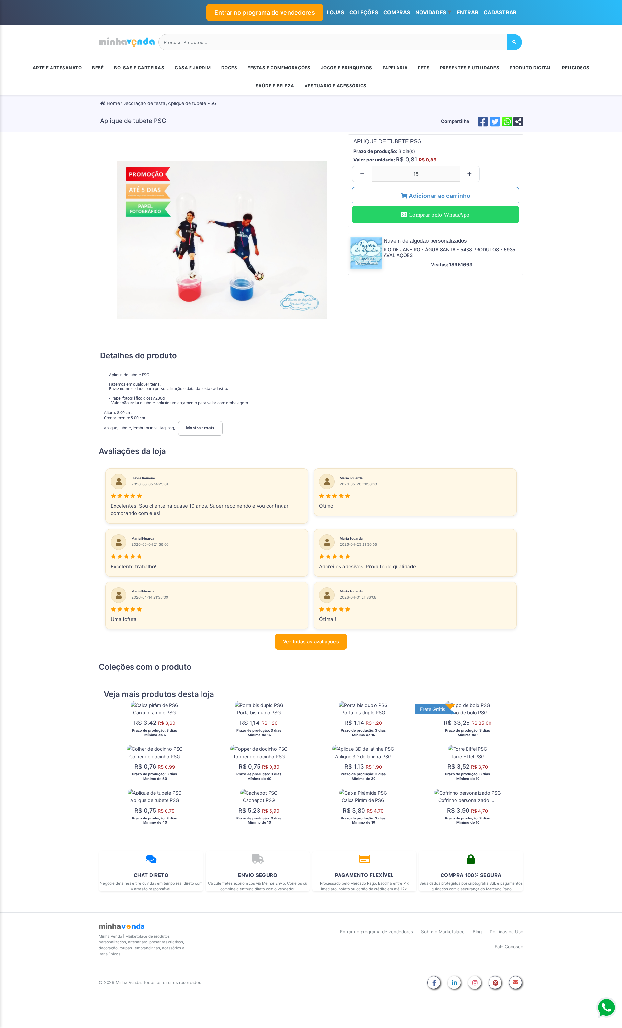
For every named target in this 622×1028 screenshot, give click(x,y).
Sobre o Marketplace (443, 931)
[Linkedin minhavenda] (454, 983)
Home (112, 103)
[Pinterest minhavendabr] (495, 983)
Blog (477, 931)
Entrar (467, 12)
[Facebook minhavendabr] (434, 983)
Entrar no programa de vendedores (264, 12)
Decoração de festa (143, 103)
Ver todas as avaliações (311, 641)
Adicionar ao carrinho (438, 195)
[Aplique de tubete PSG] (222, 239)
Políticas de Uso (506, 931)
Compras (396, 12)
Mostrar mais (200, 428)
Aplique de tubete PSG (192, 103)
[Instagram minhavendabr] (474, 983)
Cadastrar (500, 12)
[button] (433, 12)
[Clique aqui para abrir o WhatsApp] (606, 1007)
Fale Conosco (509, 946)
